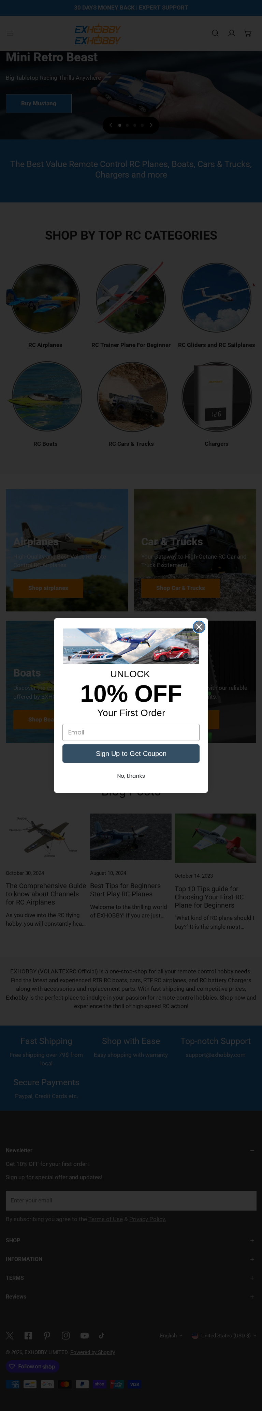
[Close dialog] (199, 627)
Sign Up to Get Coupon (131, 753)
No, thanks (131, 776)
